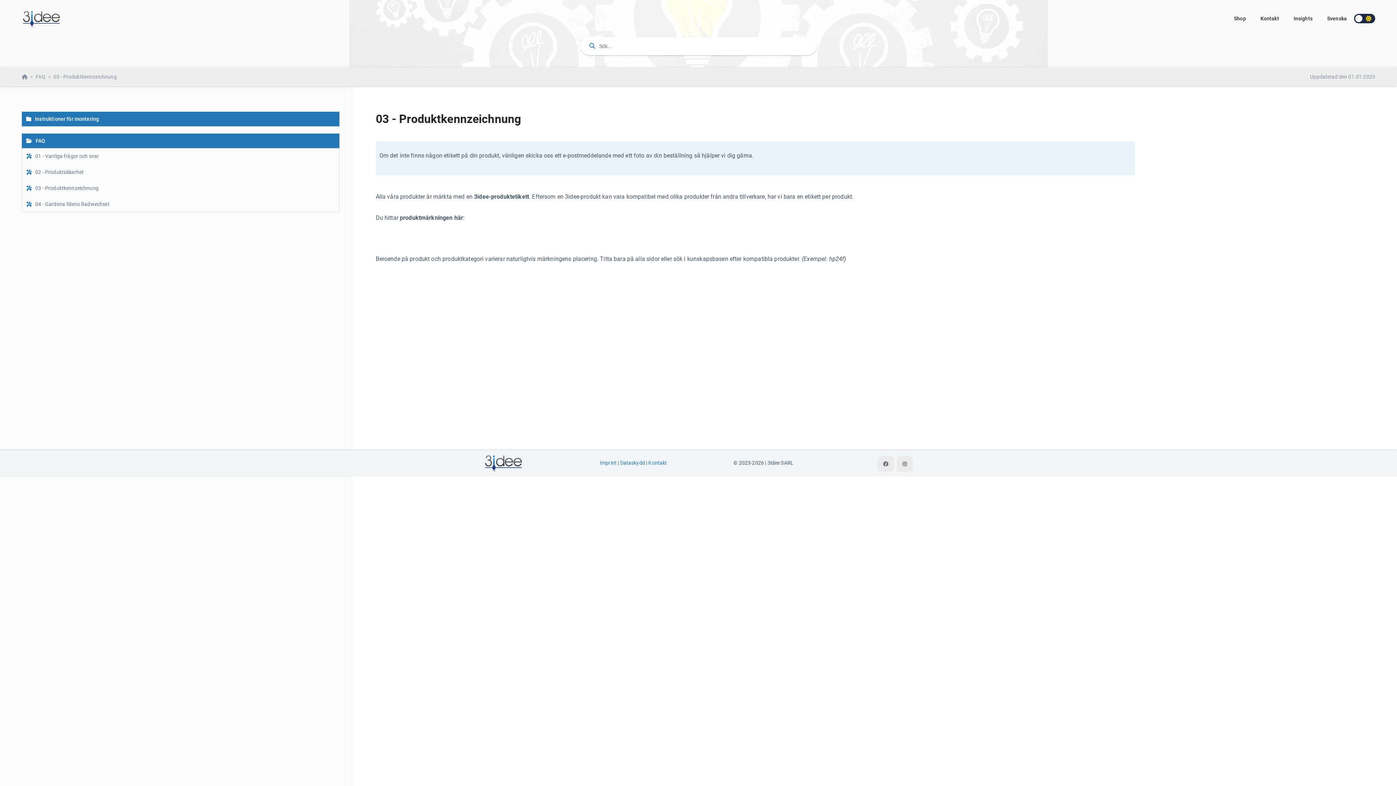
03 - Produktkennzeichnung (85, 77)
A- (1175, 117)
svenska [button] (1337, 18)
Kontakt (1270, 18)
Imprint (608, 463)
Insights (1303, 18)
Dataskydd (632, 463)
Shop (1240, 18)
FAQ (40, 77)
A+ (1202, 117)
